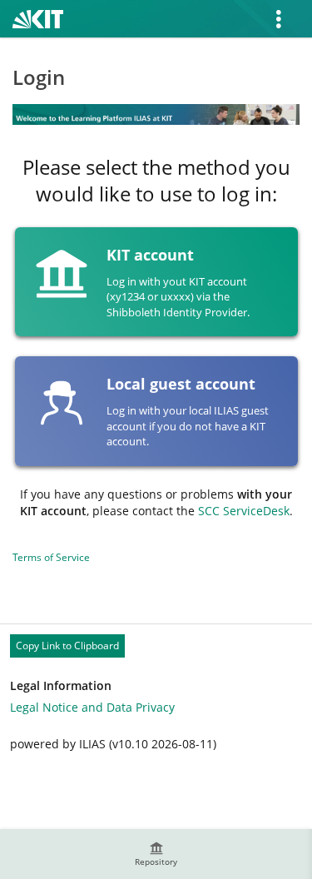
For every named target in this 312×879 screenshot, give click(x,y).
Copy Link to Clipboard (67, 645)
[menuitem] (156, 854)
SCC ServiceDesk (244, 511)
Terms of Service (51, 557)
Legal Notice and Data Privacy (92, 707)
